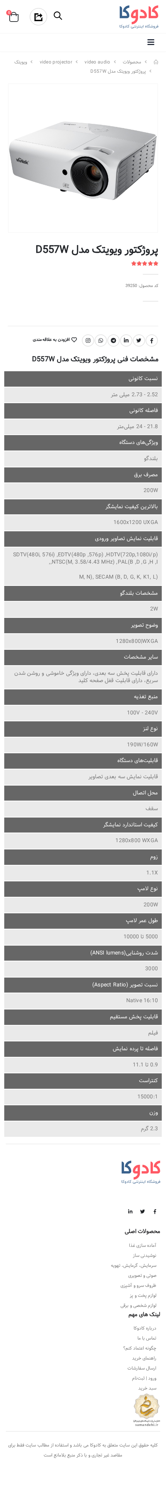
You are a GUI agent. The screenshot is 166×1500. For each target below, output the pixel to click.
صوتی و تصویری (142, 1276)
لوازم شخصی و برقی (138, 1306)
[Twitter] (139, 340)
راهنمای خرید (144, 1358)
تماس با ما (146, 1338)
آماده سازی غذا (142, 1246)
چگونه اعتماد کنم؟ (139, 1348)
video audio (97, 62)
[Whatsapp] (101, 340)
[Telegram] (113, 340)
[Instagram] (88, 340)
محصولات (132, 62)
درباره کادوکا (145, 1328)
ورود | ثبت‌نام (144, 1378)
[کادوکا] (156, 62)
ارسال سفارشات (141, 1368)
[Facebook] (152, 340)
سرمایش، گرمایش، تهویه (133, 1266)
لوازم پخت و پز (143, 1296)
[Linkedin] (126, 340)
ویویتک (20, 62)
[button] (58, 17)
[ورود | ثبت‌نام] (35, 16)
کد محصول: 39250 (141, 286)
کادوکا (95, 1445)
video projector (56, 62)
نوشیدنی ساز (144, 1256)
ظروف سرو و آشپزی (138, 1286)
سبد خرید (147, 1388)
